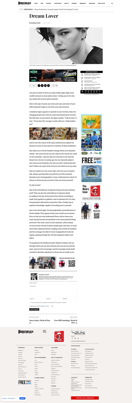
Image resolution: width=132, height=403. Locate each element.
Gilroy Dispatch (88, 351)
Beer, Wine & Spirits (55, 364)
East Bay (73, 365)
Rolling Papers (38, 394)
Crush (36, 364)
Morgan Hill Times (89, 361)
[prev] (20, 9)
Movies (36, 368)
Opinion (36, 386)
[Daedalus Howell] (34, 276)
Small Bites (53, 354)
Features (36, 350)
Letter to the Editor (22, 360)
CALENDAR (53, 386)
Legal (72, 380)
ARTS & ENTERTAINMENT (40, 357)
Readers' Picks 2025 (55, 360)
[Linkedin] (45, 85)
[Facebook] (39, 85)
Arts (35, 360)
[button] (112, 3)
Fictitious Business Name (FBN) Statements (76, 385)
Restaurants (53, 352)
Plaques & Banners (22, 377)
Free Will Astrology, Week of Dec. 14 (65, 321)
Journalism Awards (89, 381)
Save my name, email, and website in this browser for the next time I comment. (49, 302)
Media (36, 384)
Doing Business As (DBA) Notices (76, 388)
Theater (36, 374)
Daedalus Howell (35, 23)
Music (36, 370)
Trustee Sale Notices (75, 390)
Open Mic (37, 390)
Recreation (53, 376)
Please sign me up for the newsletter (37, 306)
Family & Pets (54, 372)
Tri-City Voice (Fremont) (90, 369)
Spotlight (36, 372)
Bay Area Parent (74, 363)
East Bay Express (74, 351)
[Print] (56, 85)
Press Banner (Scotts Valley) (91, 363)
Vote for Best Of (21, 375)
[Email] (53, 85)
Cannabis (53, 368)
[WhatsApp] (48, 85)
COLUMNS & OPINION (39, 377)
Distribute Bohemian (22, 373)
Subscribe (20, 352)
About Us (20, 356)
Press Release (21, 362)
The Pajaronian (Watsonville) (91, 367)
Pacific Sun (73, 359)
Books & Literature (38, 362)
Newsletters (20, 350)
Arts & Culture (54, 362)
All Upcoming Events (55, 388)
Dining (52, 350)
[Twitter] (42, 85)
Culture (36, 366)
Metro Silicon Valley (75, 355)
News (36, 354)
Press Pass (37, 392)
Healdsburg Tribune (89, 353)
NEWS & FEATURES (39, 347)
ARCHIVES (44, 331)
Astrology (37, 380)
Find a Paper (21, 370)
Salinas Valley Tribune (89, 365)
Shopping (53, 382)
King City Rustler (88, 357)
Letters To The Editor (39, 388)
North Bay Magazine (75, 367)
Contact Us (20, 358)
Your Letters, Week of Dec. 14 (40, 321)
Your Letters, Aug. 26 (41, 9)
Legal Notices (74, 383)
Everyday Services (55, 370)
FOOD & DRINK (54, 347)
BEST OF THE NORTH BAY (57, 357)
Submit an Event (54, 392)
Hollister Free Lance (89, 355)
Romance (53, 380)
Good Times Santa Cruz (76, 353)
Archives (20, 368)
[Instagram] (75, 338)
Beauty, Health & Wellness (56, 366)
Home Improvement (55, 374)
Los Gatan (87, 359)
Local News (37, 352)
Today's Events (54, 390)
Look (36, 382)
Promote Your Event (55, 394)
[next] (22, 9)
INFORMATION (21, 347)
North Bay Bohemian (75, 357)
